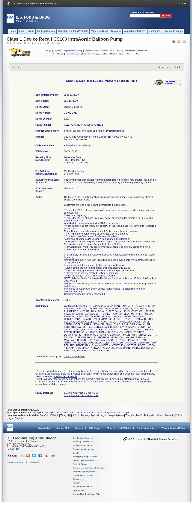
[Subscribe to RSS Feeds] (28, 456)
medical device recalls (65, 376)
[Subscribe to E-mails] (22, 456)
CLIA (129, 54)
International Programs (83, 460)
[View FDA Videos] (47, 456)
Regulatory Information (83, 449)
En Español (151, 12)
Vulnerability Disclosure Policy (87, 494)
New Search (18, 67)
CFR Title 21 (57, 54)
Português (149, 415)
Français (129, 415)
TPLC (136, 54)
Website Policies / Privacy (174, 428)
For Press (35, 462)
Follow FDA (136, 12)
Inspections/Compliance (84, 472)
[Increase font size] (185, 3)
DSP (123, 131)
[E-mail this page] (184, 42)
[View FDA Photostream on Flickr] (53, 456)
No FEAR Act (124, 428)
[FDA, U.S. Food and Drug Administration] (28, 22)
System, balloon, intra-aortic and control (84, 131)
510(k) (48, 51)
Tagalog (85, 415)
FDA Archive (79, 490)
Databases (57, 43)
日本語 (178, 415)
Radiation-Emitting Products (78, 54)
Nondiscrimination (146, 428)
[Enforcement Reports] (167, 84)
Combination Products (83, 438)
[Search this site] (166, 17)
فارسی (10, 418)
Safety (76, 453)
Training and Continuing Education (88, 468)
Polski (139, 415)
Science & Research (82, 445)
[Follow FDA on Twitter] (34, 456)
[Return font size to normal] (182, 3)
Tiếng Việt (65, 415)
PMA (112, 51)
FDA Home (16, 43)
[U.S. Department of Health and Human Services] (31, 5)
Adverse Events (92, 51)
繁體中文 (54, 415)
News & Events (80, 464)
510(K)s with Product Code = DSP (81, 393)
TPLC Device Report (74, 356)
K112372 (68, 125)
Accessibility (44, 428)
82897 (67, 119)
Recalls (104, 51)
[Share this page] (179, 42)
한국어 (75, 415)
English (19, 418)
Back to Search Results (169, 67)
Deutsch (169, 415)
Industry (77, 483)
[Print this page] (173, 42)
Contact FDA (62, 428)
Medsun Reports (117, 54)
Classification (129, 51)
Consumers (78, 479)
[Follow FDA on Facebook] (40, 456)
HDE (119, 51)
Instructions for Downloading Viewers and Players (105, 412)
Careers (79, 428)
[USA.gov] (12, 456)
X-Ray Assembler (100, 54)
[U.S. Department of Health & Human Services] (150, 440)
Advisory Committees (83, 442)
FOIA (109, 428)
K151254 (78, 125)
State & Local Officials (83, 475)
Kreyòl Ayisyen (116, 415)
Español (44, 415)
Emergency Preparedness (85, 457)
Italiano (159, 415)
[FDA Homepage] (10, 429)
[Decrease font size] (179, 3)
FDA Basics (94, 428)
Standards (142, 51)
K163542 (88, 125)
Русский (95, 415)
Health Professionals (82, 487)
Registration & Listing (73, 51)
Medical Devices (37, 43)
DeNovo (57, 51)
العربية (104, 415)
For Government (15, 462)
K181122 (98, 125)
